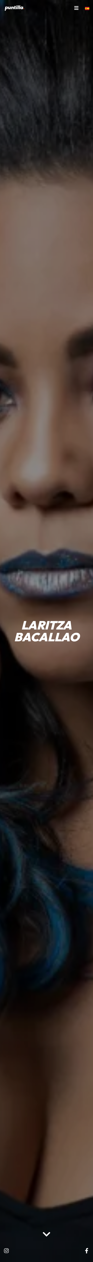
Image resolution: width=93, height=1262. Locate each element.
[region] (46, 1228)
